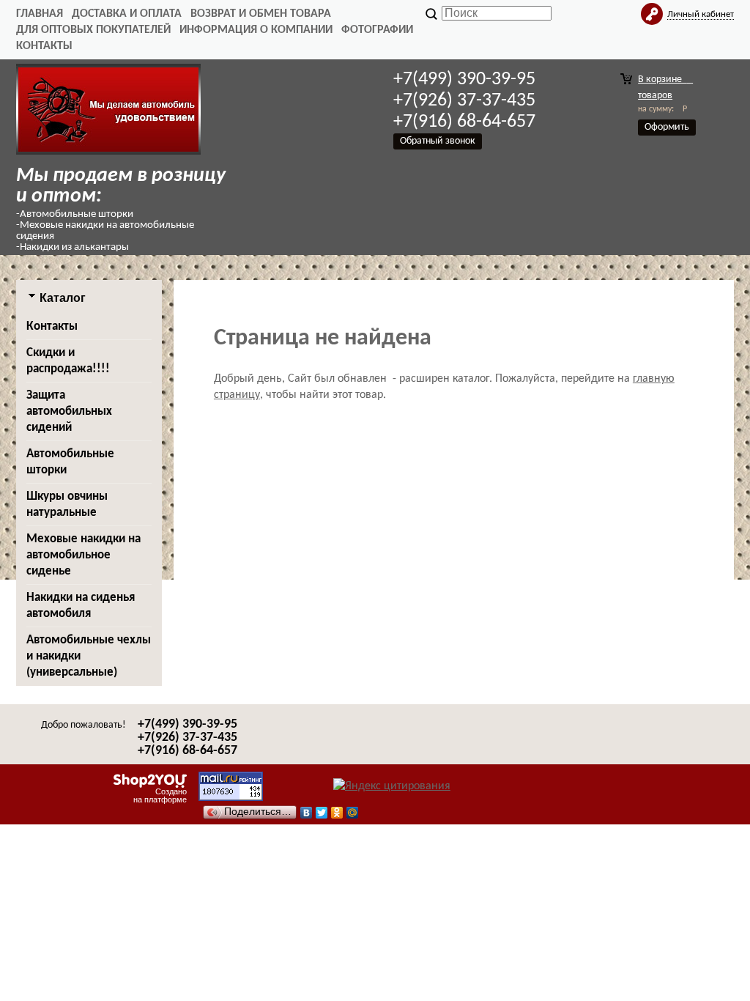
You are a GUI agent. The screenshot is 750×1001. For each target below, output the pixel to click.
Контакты (44, 46)
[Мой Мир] (352, 809)
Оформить (667, 127)
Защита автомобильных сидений (69, 411)
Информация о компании (256, 30)
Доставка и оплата (127, 14)
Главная (39, 14)
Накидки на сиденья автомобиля (80, 605)
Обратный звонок (437, 141)
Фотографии (377, 30)
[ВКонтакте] (306, 809)
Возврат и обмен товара (260, 14)
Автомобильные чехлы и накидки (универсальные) (88, 656)
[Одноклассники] (337, 809)
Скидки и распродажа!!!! (68, 361)
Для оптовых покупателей (93, 30)
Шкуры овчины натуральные (67, 504)
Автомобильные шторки (70, 462)
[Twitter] (322, 809)
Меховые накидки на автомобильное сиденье (83, 555)
